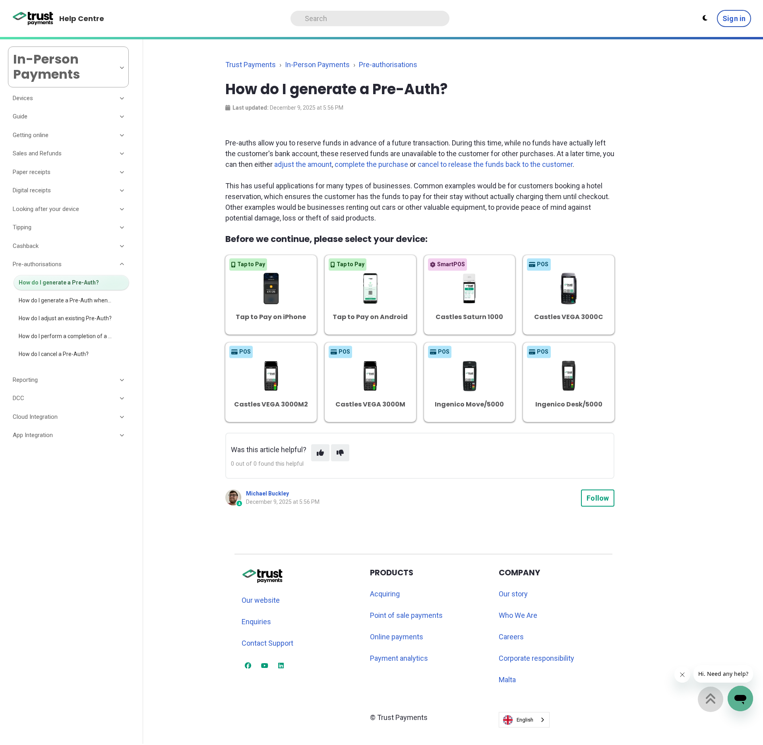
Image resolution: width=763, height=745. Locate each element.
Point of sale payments (406, 615)
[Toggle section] (122, 98)
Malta (507, 679)
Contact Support (267, 643)
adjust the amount (303, 164)
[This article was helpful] (320, 452)
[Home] (33, 19)
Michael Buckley (267, 493)
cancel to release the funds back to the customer (495, 164)
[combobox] (524, 720)
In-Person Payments (317, 64)
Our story (513, 594)
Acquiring (385, 594)
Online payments (396, 637)
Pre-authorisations (388, 64)
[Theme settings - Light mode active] (705, 18)
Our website (261, 600)
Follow (598, 498)
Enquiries (256, 621)
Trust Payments (250, 64)
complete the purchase (371, 164)
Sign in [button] (734, 18)
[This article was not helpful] (340, 452)
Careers (511, 637)
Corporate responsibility (536, 658)
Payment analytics (399, 658)
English (525, 720)
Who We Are (518, 615)
